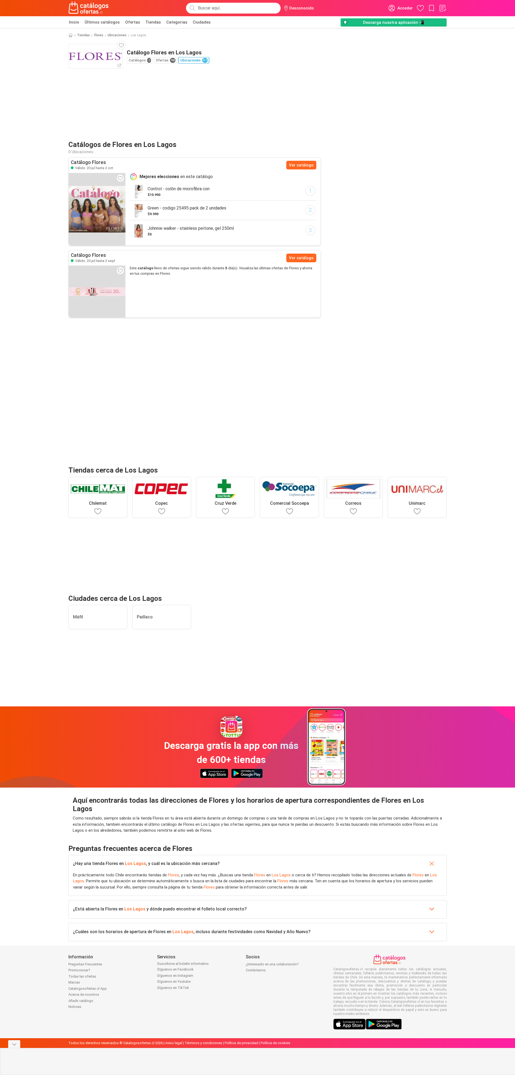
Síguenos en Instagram (175, 976)
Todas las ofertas (82, 976)
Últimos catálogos (102, 22)
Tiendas (153, 22)
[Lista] (442, 8)
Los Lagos (135, 863)
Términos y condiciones (203, 1043)
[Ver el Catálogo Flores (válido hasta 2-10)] (97, 209)
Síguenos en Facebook (175, 969)
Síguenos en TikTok (173, 988)
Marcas (74, 982)
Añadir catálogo (80, 1001)
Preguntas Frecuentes (85, 964)
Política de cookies (275, 1043)
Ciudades (202, 22)
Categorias (176, 22)
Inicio (74, 22)
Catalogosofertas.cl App (87, 988)
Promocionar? (79, 970)
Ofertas (132, 22)
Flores (98, 35)
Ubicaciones (117, 35)
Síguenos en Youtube (174, 981)
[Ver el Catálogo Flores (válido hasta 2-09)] (97, 291)
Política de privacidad (241, 1043)
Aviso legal (173, 1043)
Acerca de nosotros (83, 994)
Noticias (74, 1007)
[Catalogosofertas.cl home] (89, 8)
